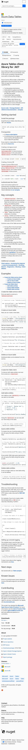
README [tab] (6, 52)
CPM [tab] (3, 39)
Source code (4, 108)
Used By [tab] (17, 55)
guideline (12, 252)
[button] (22, 44)
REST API (22, 493)
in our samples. (15, 190)
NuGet (9, 122)
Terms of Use (20, 740)
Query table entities (13, 287)
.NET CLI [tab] (4, 37)
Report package (7, 657)
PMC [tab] (9, 37)
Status (3, 710)
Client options (5, 263)
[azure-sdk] (2, 670)
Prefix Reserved (8, 22)
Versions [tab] (6, 58)
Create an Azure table (13, 279)
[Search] (24, 6)
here (12, 562)
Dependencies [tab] (7, 55)
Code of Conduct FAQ (19, 609)
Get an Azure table (12, 281)
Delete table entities (13, 289)
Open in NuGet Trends (9, 654)
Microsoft (7, 666)
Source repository (8, 642)
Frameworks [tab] (15, 52)
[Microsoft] (2, 666)
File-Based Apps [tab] (5, 41)
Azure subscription (11, 134)
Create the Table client (11, 284)
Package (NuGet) (15, 108)
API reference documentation (12, 109)
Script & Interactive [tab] (17, 39)
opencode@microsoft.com (15, 610)
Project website (7, 639)
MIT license (6, 645)
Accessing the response (18, 263)
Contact (4, 703)
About (14, 740)
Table (22, 679)
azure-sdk (7, 670)
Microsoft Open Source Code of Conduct (12, 606)
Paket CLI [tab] (9, 39)
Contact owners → (5, 663)
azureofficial (19, 681)
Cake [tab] (12, 41)
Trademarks (11, 743)
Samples (20, 110)
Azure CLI (11, 144)
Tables (17, 676)
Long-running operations (9, 265)
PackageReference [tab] (16, 37)
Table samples (17, 571)
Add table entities (12, 286)
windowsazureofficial (8, 681)
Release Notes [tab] (15, 58)
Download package (8, 648)
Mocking (18, 267)
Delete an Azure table (13, 282)
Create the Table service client (13, 277)
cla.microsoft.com (9, 602)
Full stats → (4, 620)
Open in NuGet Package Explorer (12, 651)
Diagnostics (10, 267)
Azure (11, 676)
